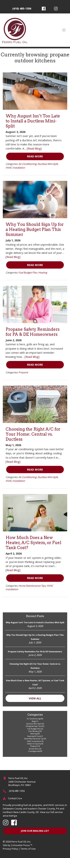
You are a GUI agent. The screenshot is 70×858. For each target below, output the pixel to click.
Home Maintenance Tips (32, 585)
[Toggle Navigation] (64, 30)
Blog (33, 721)
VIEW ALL (35, 698)
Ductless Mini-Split (48, 164)
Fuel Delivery (33, 731)
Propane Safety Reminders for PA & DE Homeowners (33, 332)
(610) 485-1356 (21, 8)
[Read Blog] (34, 148)
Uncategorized (34, 751)
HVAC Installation (15, 167)
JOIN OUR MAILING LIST (35, 830)
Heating (42, 272)
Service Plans (34, 749)
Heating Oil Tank (34, 736)
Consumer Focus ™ (21, 845)
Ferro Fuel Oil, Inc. (21, 841)
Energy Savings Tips (33, 726)
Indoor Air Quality (34, 743)
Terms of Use (28, 848)
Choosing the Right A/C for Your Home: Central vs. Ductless (33, 434)
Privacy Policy (10, 848)
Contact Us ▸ (15, 798)
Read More (35, 156)
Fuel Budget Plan (27, 272)
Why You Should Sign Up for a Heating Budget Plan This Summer (35, 229)
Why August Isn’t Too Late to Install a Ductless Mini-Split (33, 120)
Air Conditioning (27, 164)
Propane (23, 372)
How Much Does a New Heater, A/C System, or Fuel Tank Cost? (33, 542)
